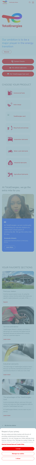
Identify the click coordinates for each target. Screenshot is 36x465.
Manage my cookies (18, 453)
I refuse (18, 458)
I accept (18, 449)
